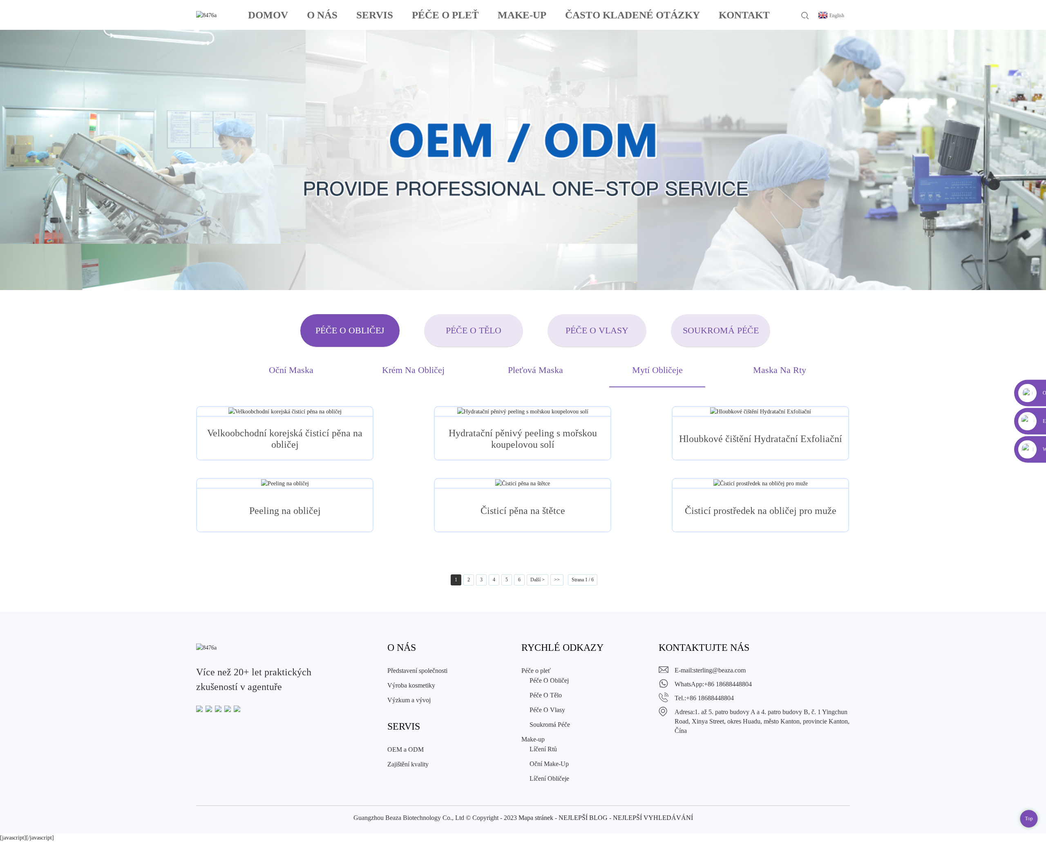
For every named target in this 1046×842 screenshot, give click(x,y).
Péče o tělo (473, 330)
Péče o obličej (349, 330)
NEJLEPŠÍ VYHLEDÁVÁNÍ (653, 817)
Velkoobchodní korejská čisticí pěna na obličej (284, 439)
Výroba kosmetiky (411, 685)
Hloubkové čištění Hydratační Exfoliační (760, 438)
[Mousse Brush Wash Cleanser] (522, 483)
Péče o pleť (445, 14)
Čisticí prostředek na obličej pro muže (760, 510)
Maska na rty (779, 370)
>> (557, 580)
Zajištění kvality (408, 764)
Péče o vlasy (596, 330)
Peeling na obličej (285, 510)
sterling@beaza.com (719, 670)
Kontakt (744, 14)
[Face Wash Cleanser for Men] (760, 483)
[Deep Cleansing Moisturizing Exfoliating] (760, 411)
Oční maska (291, 370)
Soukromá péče (721, 330)
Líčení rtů (543, 749)
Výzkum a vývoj (409, 700)
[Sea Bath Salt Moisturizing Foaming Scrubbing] (522, 411)
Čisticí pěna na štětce (523, 510)
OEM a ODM (405, 749)
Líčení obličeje (549, 778)
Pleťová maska (535, 370)
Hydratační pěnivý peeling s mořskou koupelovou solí (523, 439)
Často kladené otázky (632, 14)
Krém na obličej (413, 370)
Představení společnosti (417, 670)
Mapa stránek (536, 817)
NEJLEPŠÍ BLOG (583, 817)
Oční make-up (549, 763)
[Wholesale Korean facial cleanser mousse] (285, 411)
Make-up (522, 14)
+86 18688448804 (728, 684)
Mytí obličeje (657, 370)
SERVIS (374, 14)
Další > (537, 580)
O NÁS (322, 14)
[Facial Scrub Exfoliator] (285, 483)
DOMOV (268, 14)
